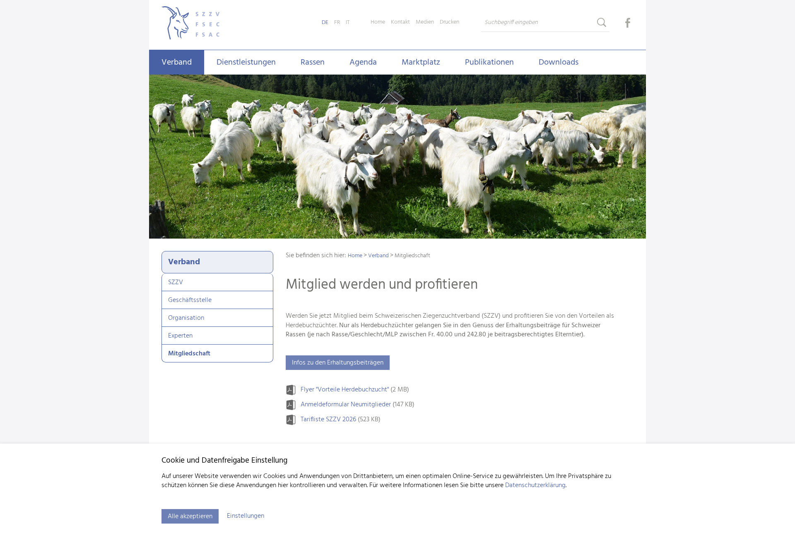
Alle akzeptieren (190, 516)
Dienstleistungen (246, 62)
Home (378, 22)
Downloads (558, 62)
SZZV (175, 282)
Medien (425, 22)
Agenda (363, 62)
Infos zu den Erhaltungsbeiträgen (337, 362)
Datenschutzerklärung (535, 485)
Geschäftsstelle (190, 300)
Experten (180, 336)
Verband (176, 62)
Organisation (186, 318)
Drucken (449, 22)
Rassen (313, 62)
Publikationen (489, 62)
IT (348, 22)
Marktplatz (421, 62)
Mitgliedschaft (189, 353)
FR (337, 22)
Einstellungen (245, 516)
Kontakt (400, 22)
